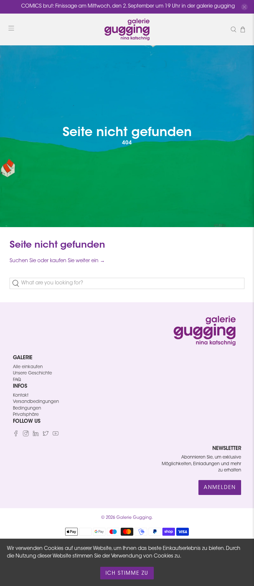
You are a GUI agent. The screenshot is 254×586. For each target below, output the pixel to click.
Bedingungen (27, 408)
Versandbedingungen (36, 402)
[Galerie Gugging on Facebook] (16, 435)
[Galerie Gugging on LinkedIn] (36, 435)
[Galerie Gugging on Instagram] (26, 435)
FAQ (17, 380)
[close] (244, 7)
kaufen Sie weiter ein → (77, 261)
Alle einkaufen (28, 367)
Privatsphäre (26, 415)
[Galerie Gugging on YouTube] (56, 435)
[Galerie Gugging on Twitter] (46, 435)
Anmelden (220, 487)
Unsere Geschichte (32, 373)
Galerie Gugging (134, 518)
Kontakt (20, 395)
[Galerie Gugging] (127, 29)
